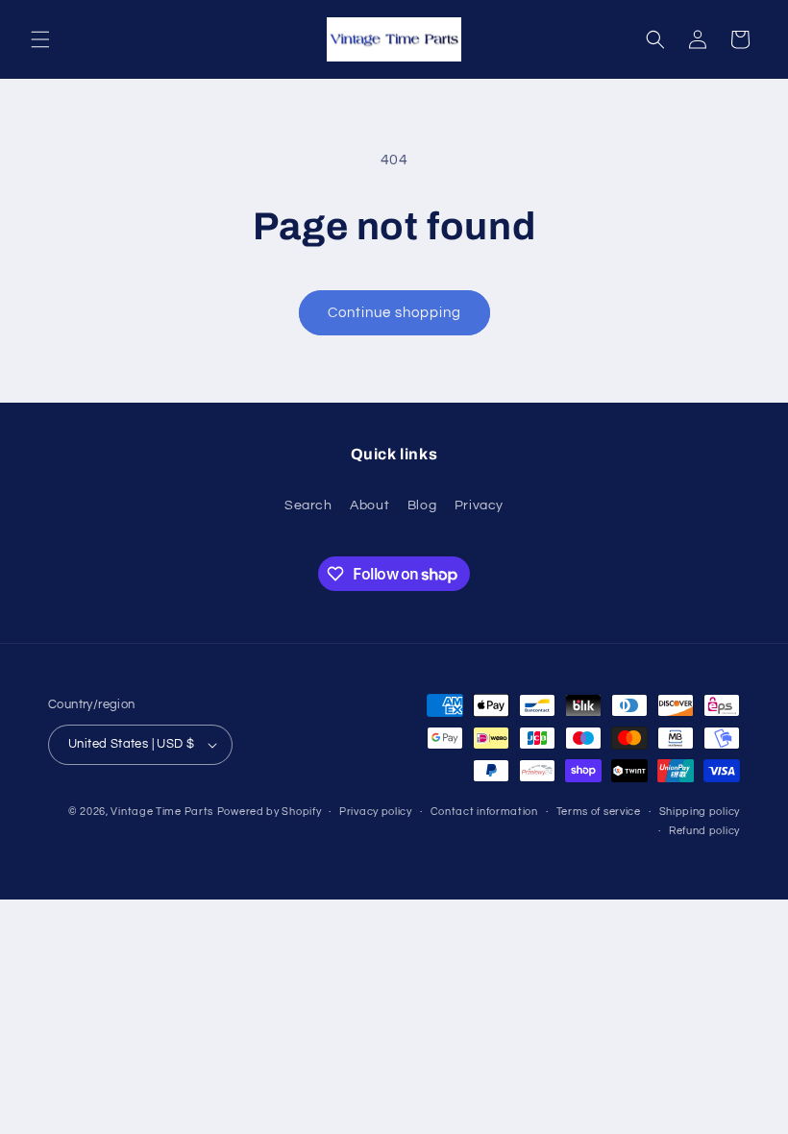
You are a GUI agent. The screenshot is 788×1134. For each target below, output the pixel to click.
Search (308, 505)
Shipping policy (700, 811)
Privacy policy (375, 811)
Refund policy (704, 831)
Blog (421, 505)
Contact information (484, 811)
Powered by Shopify (269, 811)
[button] (40, 39)
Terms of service (598, 811)
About (369, 505)
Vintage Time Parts (162, 811)
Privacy (479, 505)
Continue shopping (394, 313)
